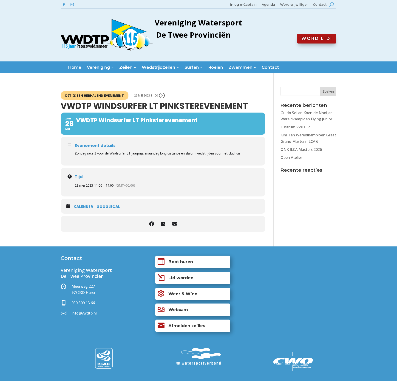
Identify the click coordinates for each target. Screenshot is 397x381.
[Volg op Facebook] (64, 4)
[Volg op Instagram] (72, 4)
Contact (320, 5)
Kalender (83, 206)
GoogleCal (108, 206)
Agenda (268, 5)
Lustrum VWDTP (295, 127)
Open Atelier (291, 157)
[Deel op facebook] (151, 224)
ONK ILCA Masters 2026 (301, 149)
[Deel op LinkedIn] (163, 224)
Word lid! (316, 38)
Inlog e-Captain (243, 5)
